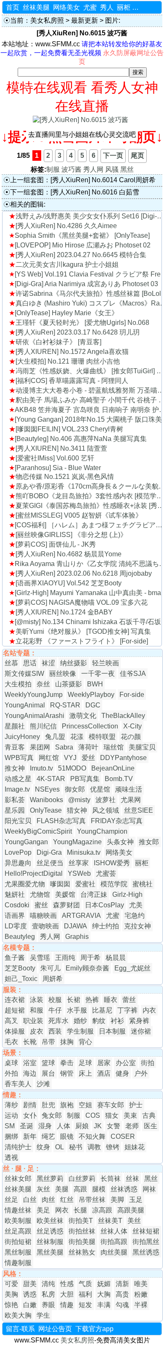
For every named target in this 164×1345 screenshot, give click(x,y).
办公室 (126, 1062)
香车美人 (18, 1083)
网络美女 (66, 7)
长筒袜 (111, 1178)
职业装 (33, 1020)
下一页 (113, 155)
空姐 (85, 1104)
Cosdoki (17, 905)
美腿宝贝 (142, 747)
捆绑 (11, 1136)
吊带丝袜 (92, 1199)
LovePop (18, 852)
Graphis (77, 936)
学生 (43, 1315)
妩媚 (104, 1283)
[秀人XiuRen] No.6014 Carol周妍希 (103, 179)
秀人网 (93, 169)
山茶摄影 (68, 684)
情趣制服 (18, 1262)
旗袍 (67, 1104)
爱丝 (88, 757)
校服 (55, 999)
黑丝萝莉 (50, 1178)
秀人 (107, 7)
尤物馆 (40, 894)
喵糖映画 (43, 915)
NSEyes (47, 789)
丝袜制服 (50, 1241)
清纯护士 (18, 1147)
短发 (85, 1304)
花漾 (77, 736)
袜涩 (48, 663)
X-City (132, 726)
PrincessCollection (90, 726)
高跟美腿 (130, 1210)
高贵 (122, 1294)
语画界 (15, 915)
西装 (55, 1031)
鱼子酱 (15, 957)
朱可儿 (50, 968)
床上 (85, 1073)
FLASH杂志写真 (61, 820)
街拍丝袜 (82, 1231)
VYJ (70, 757)
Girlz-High (127, 894)
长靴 (30, 1041)
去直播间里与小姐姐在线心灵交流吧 (82, 134)
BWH (95, 684)
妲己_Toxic (21, 978)
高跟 (80, 1189)
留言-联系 (20, 1328)
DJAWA (75, 926)
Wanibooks (46, 799)
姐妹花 (134, 1147)
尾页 (137, 155)
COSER (123, 1136)
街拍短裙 (18, 1241)
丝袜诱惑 (124, 1189)
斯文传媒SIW (24, 673)
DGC (93, 705)
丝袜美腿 (36, 7)
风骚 (112, 169)
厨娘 (82, 1126)
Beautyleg (20, 936)
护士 (136, 1104)
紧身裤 (139, 1020)
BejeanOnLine (113, 768)
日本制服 (112, 1031)
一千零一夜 (98, 673)
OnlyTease (46, 810)
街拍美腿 (82, 1241)
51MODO (72, 768)
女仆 (30, 1115)
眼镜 (67, 1136)
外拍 (11, 1073)
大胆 (67, 1294)
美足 (43, 1210)
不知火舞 (92, 1136)
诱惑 (30, 1294)
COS (92, 1115)
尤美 (136, 905)
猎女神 (77, 810)
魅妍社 (15, 894)
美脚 (117, 1199)
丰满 (104, 1304)
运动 (11, 1115)
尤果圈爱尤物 (25, 884)
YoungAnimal (25, 705)
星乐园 (15, 810)
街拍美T (81, 1220)
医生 (150, 1126)
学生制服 (80, 1031)
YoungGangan (26, 841)
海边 (30, 1073)
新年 (30, 1136)
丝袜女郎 (18, 1178)
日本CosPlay (104, 905)
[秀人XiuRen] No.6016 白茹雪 (94, 192)
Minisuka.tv (84, 852)
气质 (85, 1283)
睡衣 (110, 999)
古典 (149, 1115)
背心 (85, 1041)
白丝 (30, 1199)
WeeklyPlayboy (91, 694)
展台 (48, 1073)
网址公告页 (55, 1328)
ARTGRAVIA (81, 915)
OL (59, 1147)
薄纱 (11, 1104)
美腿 (62, 1189)
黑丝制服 (18, 1252)
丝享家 (79, 863)
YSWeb (79, 873)
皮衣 (36, 1031)
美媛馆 (65, 894)
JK (98, 1126)
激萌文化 (82, 715)
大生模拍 (18, 684)
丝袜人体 (114, 1231)
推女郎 (149, 841)
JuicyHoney (22, 736)
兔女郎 (52, 1115)
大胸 (104, 1294)
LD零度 (16, 926)
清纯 (48, 1283)
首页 (12, 7)
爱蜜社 (85, 884)
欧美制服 (18, 1220)
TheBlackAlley (123, 715)
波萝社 (105, 799)
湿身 (45, 1126)
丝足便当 (50, 863)
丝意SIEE (138, 810)
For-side (131, 694)
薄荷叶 (88, 747)
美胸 (11, 1294)
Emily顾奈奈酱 (87, 968)
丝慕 (11, 663)
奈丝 (43, 684)
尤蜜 (90, 7)
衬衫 (117, 1020)
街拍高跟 (114, 1241)
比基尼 (102, 1010)
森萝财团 (66, 905)
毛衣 (11, 1041)
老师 (132, 1126)
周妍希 (52, 978)
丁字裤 (127, 1010)
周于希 (90, 957)
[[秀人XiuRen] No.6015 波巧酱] (80, 119)
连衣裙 (15, 999)
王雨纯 (65, 957)
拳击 (67, 1062)
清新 (122, 1283)
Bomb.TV (119, 778)
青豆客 (15, 747)
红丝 (67, 1199)
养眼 (48, 1304)
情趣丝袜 (18, 1210)
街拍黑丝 (145, 1241)
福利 (85, 1294)
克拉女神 (137, 926)
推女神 (15, 768)
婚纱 (80, 1020)
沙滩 (43, 1083)
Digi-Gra (49, 852)
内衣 (149, 1010)
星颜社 (15, 726)
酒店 (104, 1073)
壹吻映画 (45, 926)
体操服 (15, 1031)
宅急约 (134, 915)
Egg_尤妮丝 (132, 968)
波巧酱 (71, 169)
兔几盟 (55, 736)
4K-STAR (51, 778)
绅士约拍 (105, 926)
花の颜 (131, 736)
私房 (48, 1294)
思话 (30, 663)
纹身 (43, 1147)
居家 (104, 1062)
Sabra (64, 747)
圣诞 (26, 1126)
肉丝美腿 (114, 1252)
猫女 (112, 1115)
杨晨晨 (116, 957)
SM (10, 1126)
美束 (130, 1115)
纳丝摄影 (73, 663)
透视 (11, 1157)
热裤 (92, 999)
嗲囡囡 (60, 884)
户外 (141, 1073)
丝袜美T (110, 1220)
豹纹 (99, 1020)
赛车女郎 (110, 1104)
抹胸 (67, 1041)
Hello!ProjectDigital (34, 873)
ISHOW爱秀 (112, 863)
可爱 (11, 1283)
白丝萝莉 (82, 1178)
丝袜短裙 (145, 1231)
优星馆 (100, 789)
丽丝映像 (62, 673)
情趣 (67, 1304)
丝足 (11, 1199)
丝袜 (132, 1178)
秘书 (75, 1147)
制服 (53, 169)
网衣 (62, 1210)
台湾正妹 (93, 894)
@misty (79, 799)
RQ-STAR (65, 705)
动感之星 (18, 778)
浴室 (30, 1062)
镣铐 (112, 1147)
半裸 (141, 1304)
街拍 (147, 1062)
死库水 (58, 1020)
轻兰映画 (105, 663)
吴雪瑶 (40, 957)
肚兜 (48, 1104)
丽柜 (123, 7)
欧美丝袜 (50, 1220)
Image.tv (17, 789)
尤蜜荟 (106, 873)
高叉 (11, 1020)
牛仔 (55, 1010)
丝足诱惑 (50, 1231)
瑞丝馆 (113, 747)
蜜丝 (41, 905)
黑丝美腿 (50, 1252)
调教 (94, 1147)
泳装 (36, 999)
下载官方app (94, 1328)
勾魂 (122, 1304)
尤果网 (131, 799)
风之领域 (105, 810)
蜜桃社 (142, 884)
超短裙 (15, 1010)
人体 (63, 1126)
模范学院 (114, 884)
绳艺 (48, 1136)
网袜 (149, 1189)
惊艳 (11, 1304)
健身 (122, 1073)
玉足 (136, 1199)
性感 (67, 1283)
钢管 (67, 1073)
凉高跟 (102, 1210)
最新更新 (84, 20)
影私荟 (15, 799)
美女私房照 (47, 20)
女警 (113, 1126)
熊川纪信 (43, 726)
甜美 (30, 1283)
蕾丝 (129, 999)
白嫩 (30, 1304)
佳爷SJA (133, 673)
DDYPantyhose (123, 757)
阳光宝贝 (18, 820)
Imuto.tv (41, 768)
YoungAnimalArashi (34, 715)
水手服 (77, 1010)
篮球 (48, 1062)
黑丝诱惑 (145, 1252)
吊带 (48, 1041)
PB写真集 (85, 778)
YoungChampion (102, 831)
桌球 (11, 1062)
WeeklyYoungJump (34, 694)
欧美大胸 (18, 1315)
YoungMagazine (77, 841)
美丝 (134, 1220)
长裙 (73, 999)
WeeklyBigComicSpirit (38, 831)
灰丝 (43, 1189)
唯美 (141, 1283)
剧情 (30, 1104)
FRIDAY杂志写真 (117, 820)
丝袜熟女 (82, 1252)
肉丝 (48, 1199)
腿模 (99, 1189)
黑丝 (127, 169)
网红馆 (49, 757)
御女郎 (75, 789)
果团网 (40, 747)
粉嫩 (141, 1294)
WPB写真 (19, 757)
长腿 (80, 1210)
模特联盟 (102, 736)
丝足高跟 (18, 1231)
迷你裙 (141, 1031)
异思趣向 (18, 863)
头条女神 (120, 841)
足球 (85, 1062)
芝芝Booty (20, 968)
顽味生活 (128, 789)
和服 (36, 1010)
